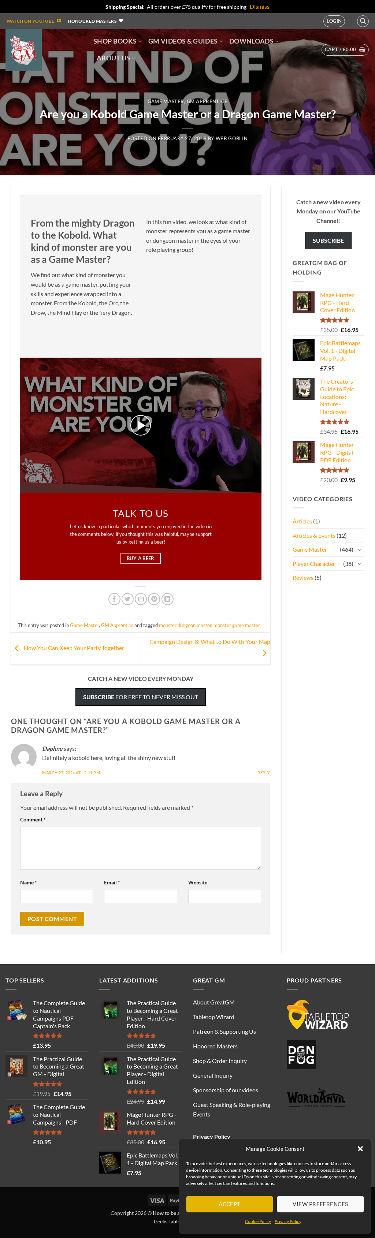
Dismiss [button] (260, 6)
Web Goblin (232, 138)
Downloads (251, 41)
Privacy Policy (288, 1221)
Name (28, 882)
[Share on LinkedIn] (167, 599)
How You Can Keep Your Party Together (73, 647)
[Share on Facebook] (114, 599)
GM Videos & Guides (183, 41)
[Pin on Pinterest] (154, 599)
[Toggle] (359, 549)
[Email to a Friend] (141, 599)
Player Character (314, 563)
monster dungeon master (185, 625)
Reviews (303, 577)
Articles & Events (314, 535)
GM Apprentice (207, 101)
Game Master (166, 101)
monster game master (237, 625)
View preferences (320, 1204)
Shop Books (115, 41)
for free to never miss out (140, 696)
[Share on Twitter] (128, 599)
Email (112, 882)
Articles (302, 521)
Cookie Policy (258, 1221)
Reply (263, 772)
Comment (33, 819)
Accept (230, 1204)
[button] (360, 1148)
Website (197, 882)
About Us (113, 58)
